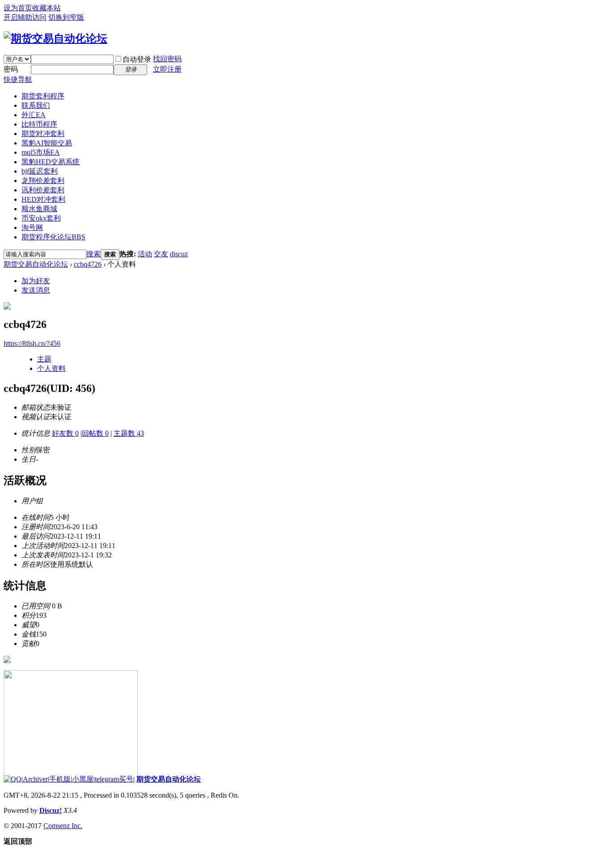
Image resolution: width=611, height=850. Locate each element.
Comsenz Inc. (62, 825)
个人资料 (51, 368)
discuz (179, 254)
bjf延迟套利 (39, 171)
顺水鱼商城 (39, 208)
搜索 (93, 254)
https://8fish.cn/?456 (32, 343)
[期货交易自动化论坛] (55, 38)
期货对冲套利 (42, 133)
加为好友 (35, 281)
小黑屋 (82, 779)
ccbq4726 (88, 264)
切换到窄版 (66, 17)
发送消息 (35, 290)
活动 (145, 254)
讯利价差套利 (42, 190)
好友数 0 (65, 433)
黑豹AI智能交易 (46, 143)
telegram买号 (114, 779)
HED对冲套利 (43, 199)
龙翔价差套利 (42, 180)
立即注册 (167, 69)
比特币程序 (39, 124)
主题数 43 (129, 433)
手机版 (60, 779)
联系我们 (35, 105)
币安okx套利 (41, 218)
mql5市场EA (40, 152)
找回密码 (167, 59)
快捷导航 (18, 79)
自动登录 (137, 59)
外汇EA (33, 115)
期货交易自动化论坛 (36, 264)
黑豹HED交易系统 (50, 162)
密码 (11, 69)
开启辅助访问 (25, 17)
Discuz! (50, 810)
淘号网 (32, 227)
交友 (161, 254)
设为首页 (18, 8)
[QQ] (12, 779)
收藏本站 (46, 8)
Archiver (35, 779)
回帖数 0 (95, 433)
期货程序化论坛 (53, 237)
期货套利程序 (42, 96)
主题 (44, 359)
